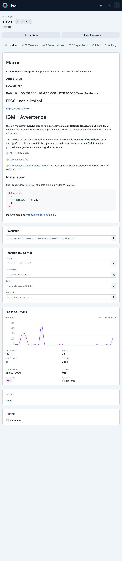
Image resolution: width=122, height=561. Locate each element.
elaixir (7, 21)
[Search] (108, 5)
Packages (9, 16)
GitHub (9, 400)
